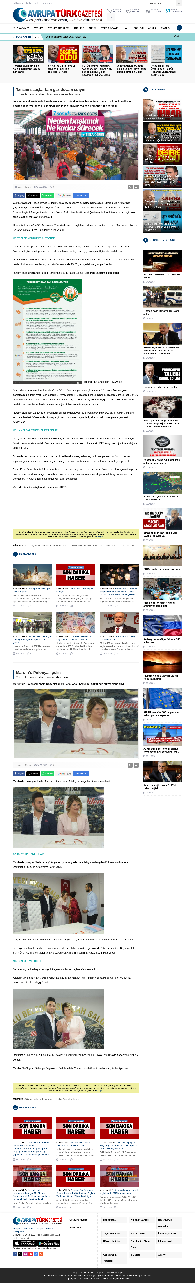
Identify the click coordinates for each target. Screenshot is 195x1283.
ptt (70, 545)
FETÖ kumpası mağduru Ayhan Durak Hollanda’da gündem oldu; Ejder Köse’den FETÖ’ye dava (97, 70)
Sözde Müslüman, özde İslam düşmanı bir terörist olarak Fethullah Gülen (131, 68)
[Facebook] (15, 1254)
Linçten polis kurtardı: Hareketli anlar (161, 312)
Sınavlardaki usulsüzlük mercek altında (161, 276)
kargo (65, 545)
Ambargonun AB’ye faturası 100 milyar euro (161, 641)
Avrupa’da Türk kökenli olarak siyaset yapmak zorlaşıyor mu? (161, 750)
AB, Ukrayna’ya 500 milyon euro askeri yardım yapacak (161, 714)
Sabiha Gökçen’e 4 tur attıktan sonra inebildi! (160, 498)
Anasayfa (23, 94)
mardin (51, 1099)
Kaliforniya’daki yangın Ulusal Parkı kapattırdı (160, 677)
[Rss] (41, 1254)
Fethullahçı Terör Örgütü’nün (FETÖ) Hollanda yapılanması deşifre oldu (163, 70)
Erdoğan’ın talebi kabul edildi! (160, 387)
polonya (79, 1099)
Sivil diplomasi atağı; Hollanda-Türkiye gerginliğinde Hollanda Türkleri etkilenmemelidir (161, 423)
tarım (132, 545)
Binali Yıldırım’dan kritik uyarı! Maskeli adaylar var (160, 534)
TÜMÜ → (178, 37)
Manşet (33, 94)
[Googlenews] (36, 1254)
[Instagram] (25, 1254)
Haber (52, 545)
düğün (26, 1099)
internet (59, 545)
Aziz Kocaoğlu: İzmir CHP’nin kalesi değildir (160, 787)
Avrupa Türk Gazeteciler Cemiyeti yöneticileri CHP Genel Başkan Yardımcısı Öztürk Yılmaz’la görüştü (75, 1193)
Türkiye (40, 94)
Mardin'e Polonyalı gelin (65, 1099)
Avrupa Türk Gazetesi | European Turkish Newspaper (97, 1272)
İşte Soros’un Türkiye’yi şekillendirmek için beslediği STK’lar (61, 68)
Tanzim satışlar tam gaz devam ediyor (113, 545)
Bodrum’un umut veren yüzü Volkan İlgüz (66, 36)
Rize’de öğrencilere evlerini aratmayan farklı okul (159, 604)
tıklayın (99, 537)
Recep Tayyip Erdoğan (81, 545)
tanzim (94, 545)
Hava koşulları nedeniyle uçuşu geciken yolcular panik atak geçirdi (32, 639)
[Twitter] (20, 1254)
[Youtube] (30, 1254)
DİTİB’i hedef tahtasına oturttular (162, 569)
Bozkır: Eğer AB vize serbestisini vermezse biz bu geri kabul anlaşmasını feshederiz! (162, 350)
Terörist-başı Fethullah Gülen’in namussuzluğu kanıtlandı (27, 68)
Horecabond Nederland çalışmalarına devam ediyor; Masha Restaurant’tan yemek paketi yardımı (118, 591)
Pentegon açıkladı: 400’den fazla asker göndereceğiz (162, 461)
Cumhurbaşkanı (30, 545)
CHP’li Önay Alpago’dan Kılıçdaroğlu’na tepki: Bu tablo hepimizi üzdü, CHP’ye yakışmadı (118, 1145)
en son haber (43, 545)
